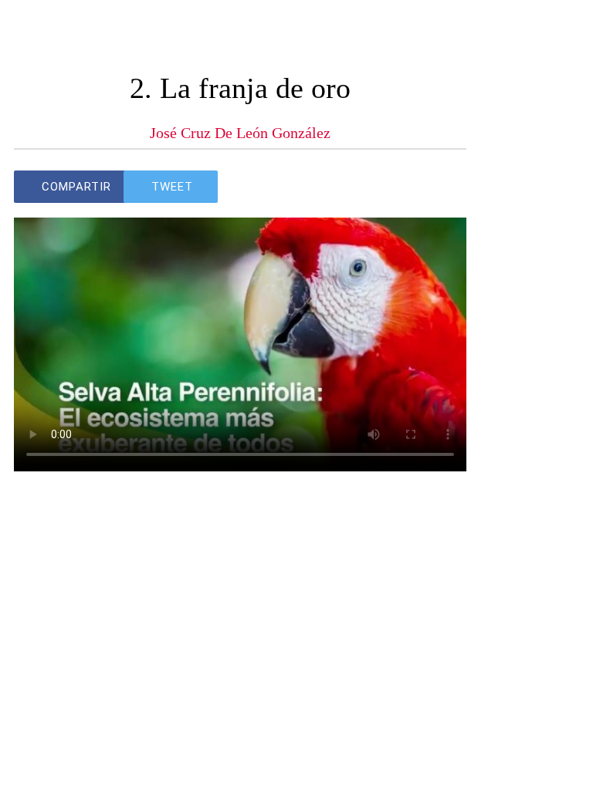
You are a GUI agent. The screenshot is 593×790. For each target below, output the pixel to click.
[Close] (30, 30)
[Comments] (447, 186)
